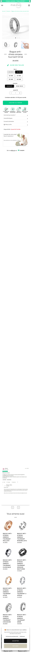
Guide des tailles (17, 65)
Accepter (15, 641)
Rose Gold (19, 86)
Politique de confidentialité (12, 636)
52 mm (19, 72)
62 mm (19, 79)
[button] (1, 1)
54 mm (11, 75)
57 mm (19, 75)
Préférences (22, 636)
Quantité (15, 90)
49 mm (11, 72)
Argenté (9, 86)
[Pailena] (15, 5)
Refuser (16, 646)
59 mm (11, 79)
